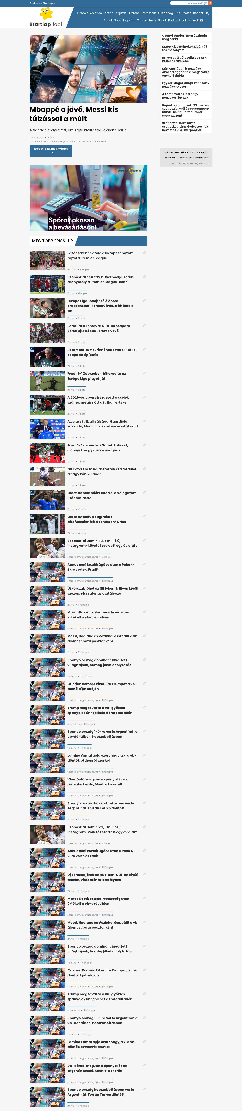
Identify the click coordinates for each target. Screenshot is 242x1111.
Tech (152, 20)
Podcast (174, 20)
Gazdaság (165, 13)
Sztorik (108, 20)
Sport (118, 20)
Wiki (184, 20)
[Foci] (48, 17)
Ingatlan (129, 20)
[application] (88, 198)
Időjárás (120, 13)
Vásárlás (95, 13)
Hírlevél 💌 (196, 20)
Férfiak (162, 20)
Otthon (142, 20)
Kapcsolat (170, 157)
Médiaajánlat (202, 157)
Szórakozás (148, 13)
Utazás (108, 13)
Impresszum (185, 157)
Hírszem (133, 13)
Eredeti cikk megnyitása (51, 149)
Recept (198, 13)
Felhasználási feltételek (176, 152)
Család (186, 13)
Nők (177, 13)
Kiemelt (82, 13)
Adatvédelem (199, 152)
